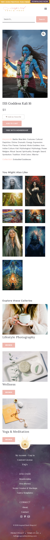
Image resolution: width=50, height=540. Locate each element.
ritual (12, 151)
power (44, 148)
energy (29, 142)
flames (15, 145)
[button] (46, 9)
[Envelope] (28, 516)
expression (37, 142)
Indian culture (8, 148)
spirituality (27, 151)
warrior (35, 154)
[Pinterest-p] (25, 516)
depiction (6, 142)
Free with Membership (17, 130)
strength (36, 151)
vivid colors (26, 154)
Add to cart (12, 123)
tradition (16, 154)
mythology (36, 148)
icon (42, 145)
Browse (8, 345)
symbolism (7, 154)
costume (31, 139)
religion (5, 151)
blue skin (22, 139)
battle (15, 139)
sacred (18, 151)
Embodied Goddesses (22, 159)
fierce (5, 145)
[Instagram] (21, 516)
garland (22, 145)
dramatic (22, 142)
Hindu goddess (33, 145)
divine (14, 142)
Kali (17, 148)
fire (10, 145)
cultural (39, 139)
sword (43, 151)
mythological (25, 148)
